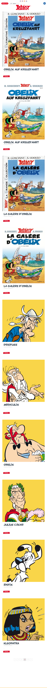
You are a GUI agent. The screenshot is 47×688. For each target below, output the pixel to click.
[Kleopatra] (23, 619)
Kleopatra (11, 643)
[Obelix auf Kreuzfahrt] (23, 39)
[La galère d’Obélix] (23, 255)
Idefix (8, 584)
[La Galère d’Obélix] (23, 183)
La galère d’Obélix (18, 286)
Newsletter (5, 3)
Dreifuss (10, 344)
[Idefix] (23, 561)
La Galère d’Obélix (18, 214)
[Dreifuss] (23, 321)
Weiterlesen (6, 76)
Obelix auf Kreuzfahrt (21, 69)
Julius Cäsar (14, 524)
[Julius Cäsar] (23, 501)
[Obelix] (23, 441)
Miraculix (11, 404)
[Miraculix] (23, 381)
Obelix (9, 464)
